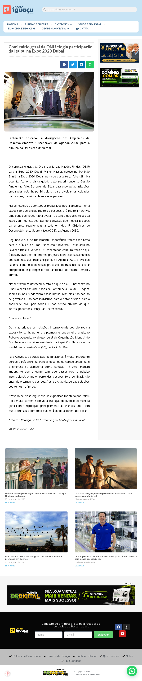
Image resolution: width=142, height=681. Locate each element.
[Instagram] (126, 627)
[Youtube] (122, 633)
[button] (64, 64)
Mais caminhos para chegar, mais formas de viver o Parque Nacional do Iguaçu (35, 494)
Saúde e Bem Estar (89, 24)
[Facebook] (118, 627)
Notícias (12, 24)
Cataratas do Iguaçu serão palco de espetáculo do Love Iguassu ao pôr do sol (103, 494)
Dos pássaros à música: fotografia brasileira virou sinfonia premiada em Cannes (34, 557)
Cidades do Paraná (54, 28)
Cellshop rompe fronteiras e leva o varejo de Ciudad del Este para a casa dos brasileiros (106, 557)
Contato (83, 28)
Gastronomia (63, 24)
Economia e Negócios (21, 28)
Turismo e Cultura (36, 24)
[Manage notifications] (7, 673)
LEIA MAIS (10, 502)
